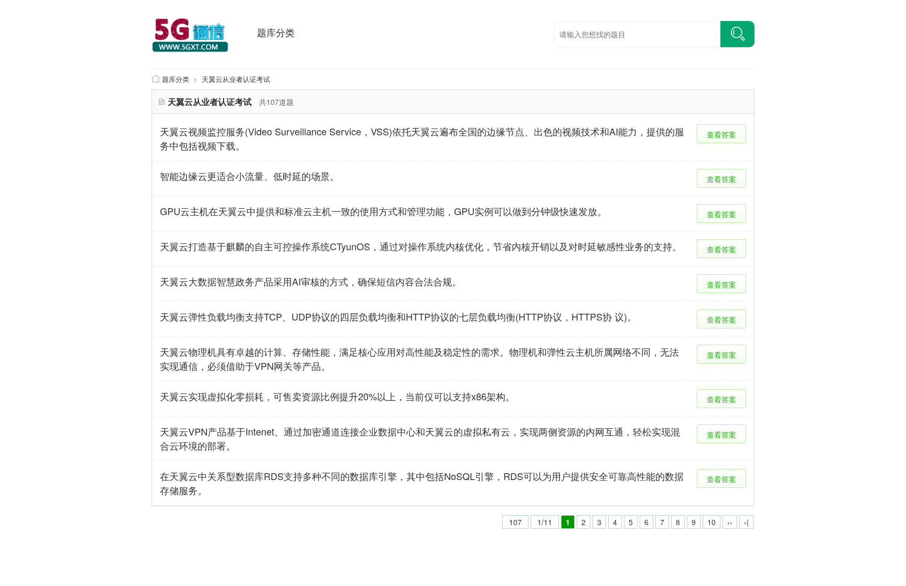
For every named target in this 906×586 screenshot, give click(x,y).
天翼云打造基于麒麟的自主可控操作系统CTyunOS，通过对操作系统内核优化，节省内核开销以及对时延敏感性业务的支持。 (421, 246)
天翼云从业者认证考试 (236, 79)
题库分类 (276, 32)
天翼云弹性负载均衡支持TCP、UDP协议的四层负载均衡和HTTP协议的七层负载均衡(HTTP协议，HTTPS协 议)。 (398, 316)
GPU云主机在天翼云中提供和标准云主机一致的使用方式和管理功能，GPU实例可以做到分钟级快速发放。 (383, 211)
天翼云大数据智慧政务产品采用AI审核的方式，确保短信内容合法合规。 (310, 281)
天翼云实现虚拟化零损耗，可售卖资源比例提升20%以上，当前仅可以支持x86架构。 (337, 396)
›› (729, 522)
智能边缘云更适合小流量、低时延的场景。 (249, 176)
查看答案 (721, 134)
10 (711, 522)
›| (746, 522)
